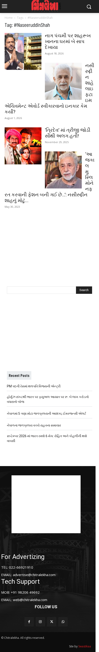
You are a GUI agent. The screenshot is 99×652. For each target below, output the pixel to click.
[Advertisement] (49, 245)
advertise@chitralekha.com (34, 574)
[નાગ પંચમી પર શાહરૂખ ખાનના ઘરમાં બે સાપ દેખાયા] (23, 51)
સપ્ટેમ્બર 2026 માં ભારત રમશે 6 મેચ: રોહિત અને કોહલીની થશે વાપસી (47, 438)
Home (9, 18)
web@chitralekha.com (30, 599)
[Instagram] (40, 621)
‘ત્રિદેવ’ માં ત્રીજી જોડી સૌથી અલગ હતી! (67, 133)
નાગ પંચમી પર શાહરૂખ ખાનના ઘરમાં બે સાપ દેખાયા (68, 41)
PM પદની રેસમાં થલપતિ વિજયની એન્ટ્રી (34, 386)
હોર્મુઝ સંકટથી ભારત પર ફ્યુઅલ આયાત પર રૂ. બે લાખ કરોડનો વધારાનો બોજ (48, 399)
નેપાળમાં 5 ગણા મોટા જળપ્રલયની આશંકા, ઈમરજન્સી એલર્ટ (46, 413)
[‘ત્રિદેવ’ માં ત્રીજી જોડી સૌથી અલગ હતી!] (23, 145)
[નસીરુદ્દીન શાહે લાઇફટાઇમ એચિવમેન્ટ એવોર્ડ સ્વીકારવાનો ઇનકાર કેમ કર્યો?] (63, 81)
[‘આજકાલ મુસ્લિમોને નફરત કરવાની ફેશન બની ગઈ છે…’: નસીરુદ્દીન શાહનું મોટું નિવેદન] (63, 169)
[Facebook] (29, 621)
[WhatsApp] (62, 621)
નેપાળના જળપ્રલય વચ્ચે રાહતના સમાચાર (34, 425)
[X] (51, 621)
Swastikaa (84, 646)
